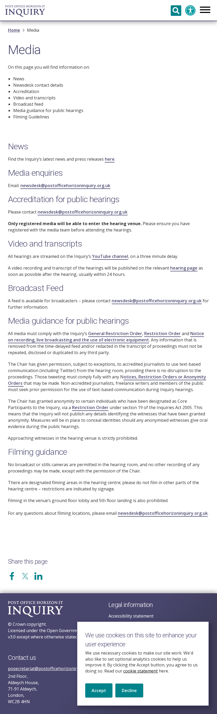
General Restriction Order (115, 333)
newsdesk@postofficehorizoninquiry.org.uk (65, 185)
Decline (129, 690)
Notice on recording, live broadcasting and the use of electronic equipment (106, 337)
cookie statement (140, 671)
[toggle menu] (205, 10)
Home (14, 30)
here (110, 159)
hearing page (183, 268)
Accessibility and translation (190, 10)
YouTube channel (110, 256)
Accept (99, 690)
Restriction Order (162, 333)
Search (176, 10)
